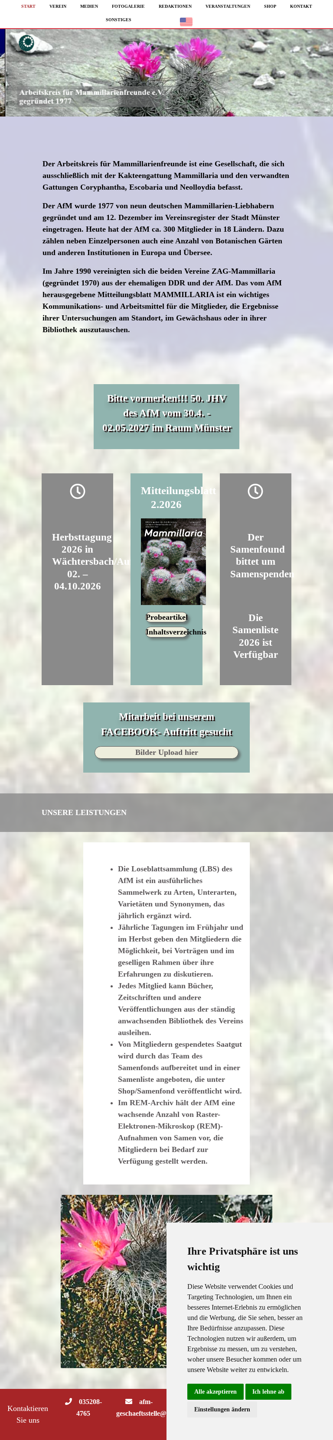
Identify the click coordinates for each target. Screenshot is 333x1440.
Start (28, 6)
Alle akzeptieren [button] (215, 1391)
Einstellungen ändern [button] (222, 1409)
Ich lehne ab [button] (268, 1391)
